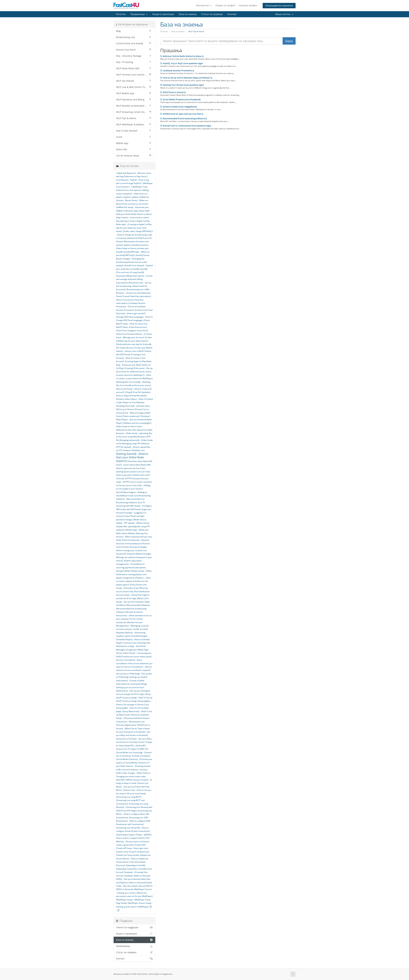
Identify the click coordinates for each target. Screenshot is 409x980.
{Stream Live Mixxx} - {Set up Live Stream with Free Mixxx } (133, 786)
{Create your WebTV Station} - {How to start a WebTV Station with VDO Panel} (134, 351)
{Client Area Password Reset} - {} (130, 334)
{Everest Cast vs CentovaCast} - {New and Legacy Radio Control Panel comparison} (133, 413)
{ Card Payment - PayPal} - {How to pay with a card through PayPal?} (132, 180)
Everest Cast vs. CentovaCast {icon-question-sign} (186, 125)
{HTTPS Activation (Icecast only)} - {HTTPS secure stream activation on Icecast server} (134, 482)
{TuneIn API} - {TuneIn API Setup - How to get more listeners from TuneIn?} (132, 848)
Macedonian (203, 5)
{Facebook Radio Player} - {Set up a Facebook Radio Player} (134, 419)
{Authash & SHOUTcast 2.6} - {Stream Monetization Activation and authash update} (134, 241)
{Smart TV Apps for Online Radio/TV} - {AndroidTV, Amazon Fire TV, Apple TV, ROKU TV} (134, 745)
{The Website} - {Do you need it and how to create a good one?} (133, 841)
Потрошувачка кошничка (279, 5)
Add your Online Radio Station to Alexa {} (183, 56)
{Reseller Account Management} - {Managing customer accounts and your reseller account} (132, 626)
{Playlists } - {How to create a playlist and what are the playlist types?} (133, 581)
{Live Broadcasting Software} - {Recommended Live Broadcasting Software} (133, 499)
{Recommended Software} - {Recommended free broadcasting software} (133, 608)
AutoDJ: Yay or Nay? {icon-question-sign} (182, 63)
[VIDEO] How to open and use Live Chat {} (182, 113)
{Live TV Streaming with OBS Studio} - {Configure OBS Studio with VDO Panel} (134, 506)
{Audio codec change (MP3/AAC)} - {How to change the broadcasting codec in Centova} (134, 234)
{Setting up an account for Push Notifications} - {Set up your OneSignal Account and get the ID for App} (133, 691)
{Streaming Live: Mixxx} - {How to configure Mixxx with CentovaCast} (134, 814)
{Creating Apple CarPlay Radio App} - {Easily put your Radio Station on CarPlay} (133, 365)
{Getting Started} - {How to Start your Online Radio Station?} (132, 457)
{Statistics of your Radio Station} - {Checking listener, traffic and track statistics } (133, 766)
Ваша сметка (283, 14)
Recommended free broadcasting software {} (184, 118)
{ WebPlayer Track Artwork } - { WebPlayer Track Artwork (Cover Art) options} (134, 186)
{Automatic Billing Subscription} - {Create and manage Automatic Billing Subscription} (134, 279)
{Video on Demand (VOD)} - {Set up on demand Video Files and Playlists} (133, 879)
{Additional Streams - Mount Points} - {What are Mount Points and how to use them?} (132, 200)
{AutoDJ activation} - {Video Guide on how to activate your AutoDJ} (132, 248)
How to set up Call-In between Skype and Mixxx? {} (187, 77)
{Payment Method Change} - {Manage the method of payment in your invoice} (134, 557)
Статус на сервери (212, 14)
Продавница (138, 14)
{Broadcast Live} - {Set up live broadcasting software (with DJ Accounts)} (133, 286)
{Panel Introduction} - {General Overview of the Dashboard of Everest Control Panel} (133, 543)
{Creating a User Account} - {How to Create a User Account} (131, 358)
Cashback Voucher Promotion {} (178, 70)
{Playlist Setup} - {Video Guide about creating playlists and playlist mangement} (134, 574)
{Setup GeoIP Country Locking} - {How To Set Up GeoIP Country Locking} (134, 697)
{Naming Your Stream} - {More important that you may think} (134, 537)
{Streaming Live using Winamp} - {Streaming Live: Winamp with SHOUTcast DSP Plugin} (134, 807)
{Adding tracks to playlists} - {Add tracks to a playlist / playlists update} (132, 193)
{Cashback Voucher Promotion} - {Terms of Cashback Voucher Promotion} (131, 306)
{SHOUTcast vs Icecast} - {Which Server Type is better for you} (133, 728)
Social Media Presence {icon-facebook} (181, 99)
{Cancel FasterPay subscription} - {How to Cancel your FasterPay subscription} (134, 300)
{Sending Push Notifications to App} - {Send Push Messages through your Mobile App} (133, 646)
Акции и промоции (163, 14)
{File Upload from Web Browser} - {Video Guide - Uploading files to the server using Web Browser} (134, 433)
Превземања (123, 946)
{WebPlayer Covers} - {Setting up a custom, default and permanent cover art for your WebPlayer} (134, 893)
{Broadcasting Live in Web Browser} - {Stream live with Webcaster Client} (133, 293)
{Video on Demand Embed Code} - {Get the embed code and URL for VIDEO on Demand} (134, 886)
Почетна (121, 14)
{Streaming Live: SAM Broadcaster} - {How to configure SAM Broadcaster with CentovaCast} (133, 821)
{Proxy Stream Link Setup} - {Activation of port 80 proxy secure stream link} (132, 588)
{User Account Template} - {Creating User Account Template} (134, 872)
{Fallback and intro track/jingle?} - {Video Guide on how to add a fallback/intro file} (134, 426)
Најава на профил (225, 5)
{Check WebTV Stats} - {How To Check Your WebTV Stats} (133, 323)
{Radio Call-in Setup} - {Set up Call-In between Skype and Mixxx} (133, 602)
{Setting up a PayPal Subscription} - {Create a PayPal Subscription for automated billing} (131, 680)
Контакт (232, 14)
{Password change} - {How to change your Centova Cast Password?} (132, 550)
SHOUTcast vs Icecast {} (174, 92)
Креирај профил (248, 5)
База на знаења (188, 14)
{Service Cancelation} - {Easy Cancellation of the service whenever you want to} (134, 663)
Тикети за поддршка (127, 927)
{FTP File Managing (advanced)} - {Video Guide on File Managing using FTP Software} (134, 440)
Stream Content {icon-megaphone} (179, 106)
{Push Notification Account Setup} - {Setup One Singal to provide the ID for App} (133, 595)
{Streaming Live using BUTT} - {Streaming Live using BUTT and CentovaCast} (130, 800)
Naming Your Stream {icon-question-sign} (183, 84)
